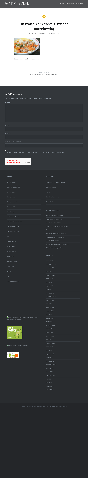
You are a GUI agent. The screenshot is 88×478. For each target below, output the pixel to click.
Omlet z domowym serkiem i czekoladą (57, 244)
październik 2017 (51, 296)
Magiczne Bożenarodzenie (14, 222)
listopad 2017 (50, 293)
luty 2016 (49, 350)
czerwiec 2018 (50, 268)
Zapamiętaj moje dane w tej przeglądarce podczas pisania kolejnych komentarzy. (35, 152)
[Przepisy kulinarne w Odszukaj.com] (17, 345)
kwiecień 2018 (50, 275)
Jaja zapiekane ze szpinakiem (54, 248)
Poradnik (79, 3)
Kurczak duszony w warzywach (55, 237)
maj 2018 (49, 271)
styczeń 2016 (50, 354)
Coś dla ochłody (11, 182)
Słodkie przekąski (12, 251)
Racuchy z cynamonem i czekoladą (55, 233)
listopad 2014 (50, 389)
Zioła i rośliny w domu (52, 197)
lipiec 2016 (49, 332)
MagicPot (41, 34)
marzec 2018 (50, 278)
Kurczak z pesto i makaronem (54, 215)
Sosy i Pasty (10, 256)
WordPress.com (62, 406)
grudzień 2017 (50, 289)
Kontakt (9, 271)
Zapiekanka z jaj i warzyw (53, 222)
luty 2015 (49, 382)
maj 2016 (49, 339)
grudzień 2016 (50, 321)
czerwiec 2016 (50, 336)
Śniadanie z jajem (12, 261)
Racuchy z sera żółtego (52, 240)
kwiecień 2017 (50, 307)
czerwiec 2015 (50, 375)
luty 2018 (49, 282)
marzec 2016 (50, 346)
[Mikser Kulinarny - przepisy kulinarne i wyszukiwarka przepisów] (14, 338)
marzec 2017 (50, 311)
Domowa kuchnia (51, 187)
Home (8, 276)
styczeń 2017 (50, 318)
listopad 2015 (50, 361)
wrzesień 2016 (50, 325)
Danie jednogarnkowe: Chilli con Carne (57, 226)
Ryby (8, 236)
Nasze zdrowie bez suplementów (55, 182)
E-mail (8, 133)
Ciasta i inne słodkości (13, 187)
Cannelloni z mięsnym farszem (54, 230)
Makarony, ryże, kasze (13, 226)
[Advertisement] (20, 299)
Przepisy (70, 3)
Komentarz (9, 102)
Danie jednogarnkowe (13, 202)
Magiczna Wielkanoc (13, 217)
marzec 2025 (50, 260)
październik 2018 (51, 264)
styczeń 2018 (50, 286)
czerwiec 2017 (50, 300)
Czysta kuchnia (50, 202)
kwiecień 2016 (50, 343)
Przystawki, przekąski (13, 231)
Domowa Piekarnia (12, 207)
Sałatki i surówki (11, 241)
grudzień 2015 (50, 357)
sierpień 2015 (50, 368)
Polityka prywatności (13, 281)
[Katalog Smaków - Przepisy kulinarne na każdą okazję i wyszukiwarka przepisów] (24, 319)
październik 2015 (51, 364)
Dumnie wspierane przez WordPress (30, 406)
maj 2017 (49, 303)
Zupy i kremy (10, 266)
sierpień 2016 (50, 329)
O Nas (62, 3)
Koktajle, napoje (11, 212)
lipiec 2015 (49, 372)
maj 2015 (49, 379)
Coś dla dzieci (11, 192)
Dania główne (11, 197)
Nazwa (8, 125)
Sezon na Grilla (11, 246)
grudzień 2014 (50, 386)
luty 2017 (49, 314)
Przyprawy (49, 192)
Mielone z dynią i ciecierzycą (54, 219)
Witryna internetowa (13, 142)
